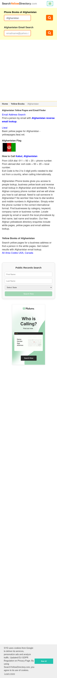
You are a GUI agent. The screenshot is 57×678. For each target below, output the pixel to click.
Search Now (28, 294)
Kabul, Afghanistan (26, 156)
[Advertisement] (28, 70)
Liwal (4, 127)
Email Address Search (14, 114)
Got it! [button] (44, 661)
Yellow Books (18, 103)
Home (5, 103)
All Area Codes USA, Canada (17, 252)
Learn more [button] (9, 674)
